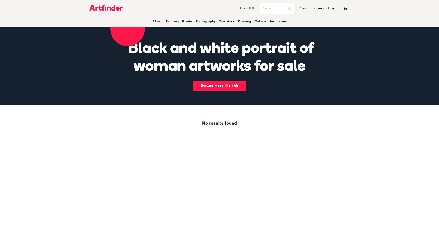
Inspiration (278, 21)
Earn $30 (247, 8)
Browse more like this (219, 86)
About (304, 8)
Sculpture (226, 21)
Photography (205, 21)
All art (157, 21)
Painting (172, 21)
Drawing (244, 21)
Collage (260, 21)
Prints (187, 21)
